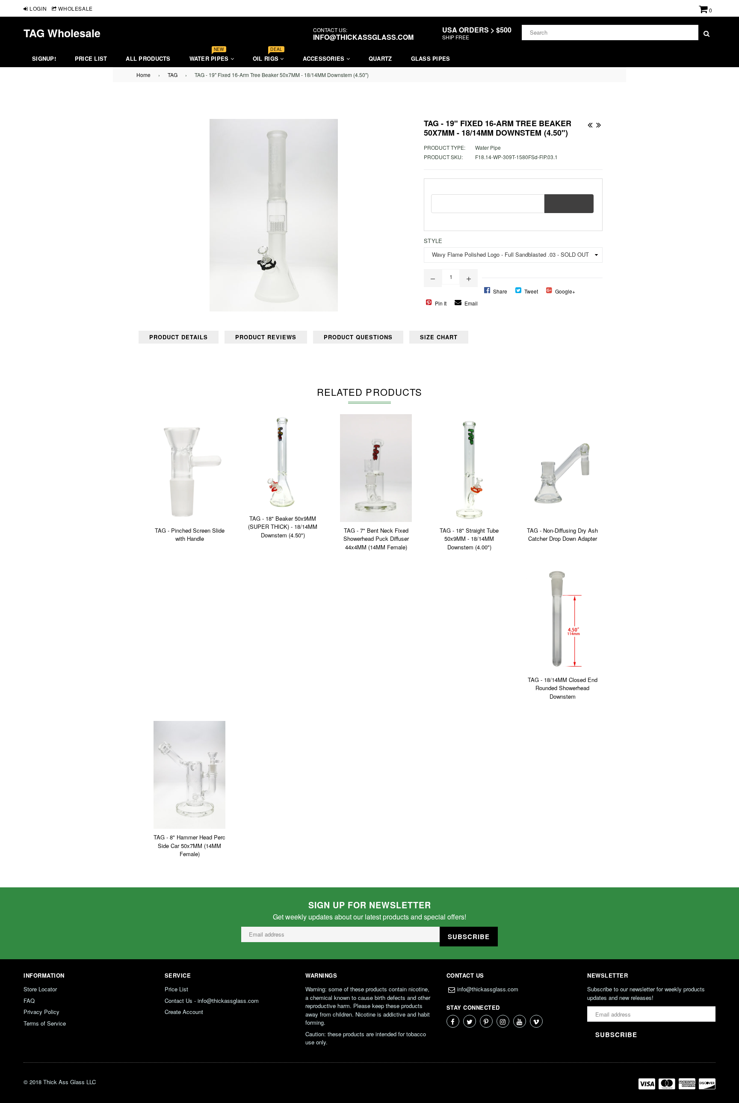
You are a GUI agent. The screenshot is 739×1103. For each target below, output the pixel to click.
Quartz (380, 58)
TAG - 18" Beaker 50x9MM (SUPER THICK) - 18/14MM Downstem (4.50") (282, 526)
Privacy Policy (41, 1012)
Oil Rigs (267, 56)
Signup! (44, 58)
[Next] (598, 123)
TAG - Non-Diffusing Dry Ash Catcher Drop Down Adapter (562, 534)
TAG (172, 74)
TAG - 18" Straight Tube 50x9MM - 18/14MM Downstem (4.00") (469, 538)
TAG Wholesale (62, 33)
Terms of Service (45, 1023)
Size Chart (439, 337)
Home (143, 74)
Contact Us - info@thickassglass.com (212, 1000)
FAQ (29, 1000)
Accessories (324, 58)
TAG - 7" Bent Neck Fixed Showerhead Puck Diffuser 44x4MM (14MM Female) (376, 538)
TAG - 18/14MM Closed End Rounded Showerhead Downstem (562, 688)
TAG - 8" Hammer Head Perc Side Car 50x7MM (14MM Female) (189, 845)
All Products (148, 58)
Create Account (184, 1012)
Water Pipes (210, 56)
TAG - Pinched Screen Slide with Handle (190, 534)
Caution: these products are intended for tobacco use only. (365, 1038)
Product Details (178, 337)
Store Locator (40, 989)
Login (37, 8)
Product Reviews (265, 337)
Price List (91, 58)
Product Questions (358, 337)
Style (433, 241)
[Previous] (589, 123)
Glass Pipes (430, 58)
